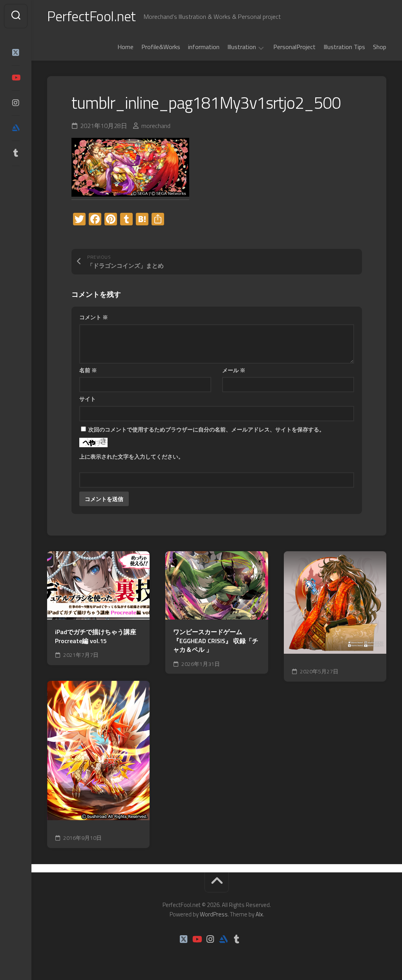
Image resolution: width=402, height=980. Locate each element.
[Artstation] (16, 128)
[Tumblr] (16, 153)
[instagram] (16, 103)
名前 (88, 370)
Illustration (241, 47)
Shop (379, 47)
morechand (155, 125)
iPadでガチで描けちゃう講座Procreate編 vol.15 (95, 636)
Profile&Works (160, 47)
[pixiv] (16, 177)
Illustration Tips (344, 47)
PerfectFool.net (91, 16)
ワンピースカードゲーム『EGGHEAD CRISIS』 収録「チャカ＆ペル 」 (215, 640)
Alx (259, 914)
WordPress (214, 914)
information (203, 47)
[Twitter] (16, 53)
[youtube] (16, 78)
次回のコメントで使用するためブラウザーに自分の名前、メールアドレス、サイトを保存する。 (206, 429)
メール (233, 370)
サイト (87, 399)
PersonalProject (294, 47)
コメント (93, 317)
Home (125, 47)
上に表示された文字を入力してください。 (131, 456)
